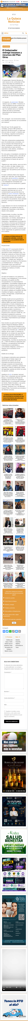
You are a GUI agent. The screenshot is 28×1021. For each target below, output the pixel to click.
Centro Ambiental (13, 193)
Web (5, 704)
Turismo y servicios (10, 608)
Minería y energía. (9, 604)
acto (10, 374)
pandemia (15, 178)
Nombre (6, 691)
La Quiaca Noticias (14, 20)
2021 (9, 249)
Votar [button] (14, 622)
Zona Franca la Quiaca (10, 601)
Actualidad (6, 46)
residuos (5, 185)
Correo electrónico (9, 698)
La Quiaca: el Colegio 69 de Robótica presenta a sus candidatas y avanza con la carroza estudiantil (12, 9)
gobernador (14, 102)
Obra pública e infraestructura (12, 611)
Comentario (7, 672)
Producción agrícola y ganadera (13, 619)
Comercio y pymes (10, 598)
